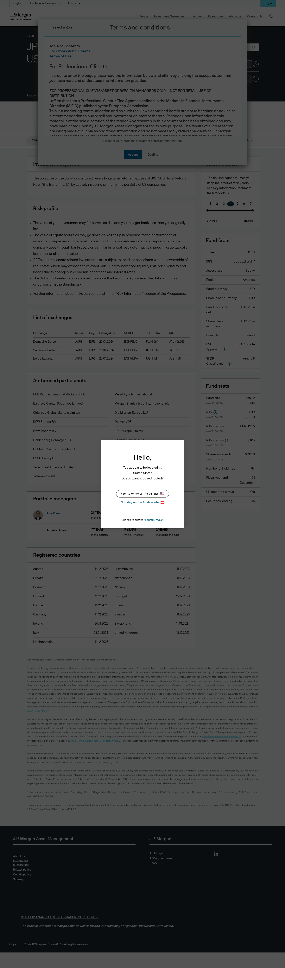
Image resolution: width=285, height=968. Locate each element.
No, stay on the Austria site (140, 502)
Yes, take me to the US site (140, 493)
